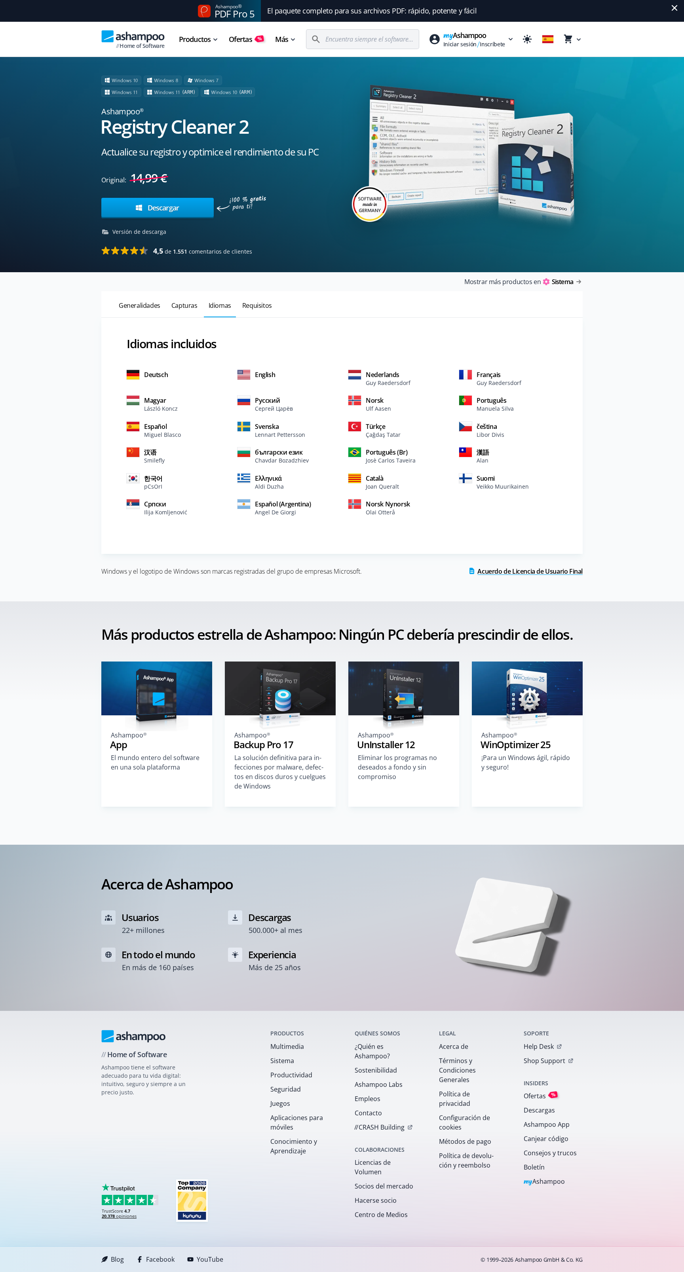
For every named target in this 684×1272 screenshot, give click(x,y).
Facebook (160, 1259)
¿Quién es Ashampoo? (372, 1051)
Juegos (280, 1103)
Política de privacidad (454, 1099)
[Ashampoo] (133, 1036)
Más (281, 39)
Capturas (184, 305)
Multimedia (287, 1046)
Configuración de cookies (464, 1122)
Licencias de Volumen (373, 1167)
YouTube (210, 1259)
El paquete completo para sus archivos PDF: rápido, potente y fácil (372, 10)
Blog (117, 1259)
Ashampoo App (547, 1124)
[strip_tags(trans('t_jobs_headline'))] (192, 1200)
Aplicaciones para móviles (296, 1122)
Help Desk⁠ (539, 1046)
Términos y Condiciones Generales (457, 1070)
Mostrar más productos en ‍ (518, 281)
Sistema (282, 1060)
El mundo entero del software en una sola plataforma (155, 762)
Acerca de (453, 1046)
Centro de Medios (381, 1214)
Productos (195, 39)
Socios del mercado (384, 1186)
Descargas (539, 1110)
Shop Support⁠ (544, 1060)
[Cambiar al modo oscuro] (527, 39)
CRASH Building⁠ (379, 1127)
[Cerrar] (674, 8)
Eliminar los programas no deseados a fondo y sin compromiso (397, 767)
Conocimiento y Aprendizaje (293, 1146)
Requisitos (257, 305)
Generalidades (139, 305)
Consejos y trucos (550, 1153)
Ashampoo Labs (379, 1084)
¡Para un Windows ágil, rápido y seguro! (525, 762)
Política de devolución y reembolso (466, 1160)
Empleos (367, 1098)
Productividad (291, 1075)
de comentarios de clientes (202, 251)
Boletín (534, 1167)
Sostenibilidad (376, 1070)
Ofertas (245, 39)
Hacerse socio (376, 1200)
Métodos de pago (465, 1141)
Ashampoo (544, 1182)
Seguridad (285, 1089)
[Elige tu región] (547, 39)
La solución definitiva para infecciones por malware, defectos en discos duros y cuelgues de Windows (280, 771)
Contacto (368, 1113)
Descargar (162, 207)
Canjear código (546, 1138)
